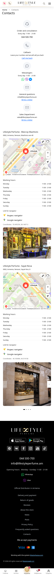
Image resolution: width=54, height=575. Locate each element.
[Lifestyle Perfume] (27, 3)
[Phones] (9, 3)
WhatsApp (29, 474)
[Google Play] (36, 441)
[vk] (16, 448)
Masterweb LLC (28, 561)
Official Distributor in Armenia (27, 488)
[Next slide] (49, 243)
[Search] (44, 3)
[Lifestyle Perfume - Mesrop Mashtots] (27, 243)
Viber (29, 480)
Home (4, 10)
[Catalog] (49, 3)
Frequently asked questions (27, 529)
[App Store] (18, 441)
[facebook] (23, 448)
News (27, 515)
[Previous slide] (5, 243)
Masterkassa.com (36, 555)
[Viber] (26, 79)
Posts (27, 519)
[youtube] (37, 448)
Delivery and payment (27, 495)
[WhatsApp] (22, 79)
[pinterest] (9, 448)
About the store (27, 510)
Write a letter (27, 100)
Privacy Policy (27, 524)
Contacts (27, 534)
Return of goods (27, 500)
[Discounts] (4, 3)
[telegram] (30, 79)
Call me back (27, 58)
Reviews (27, 505)
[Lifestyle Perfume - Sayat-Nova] (27, 384)
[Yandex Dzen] (44, 448)
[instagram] (30, 448)
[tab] (24, 409)
